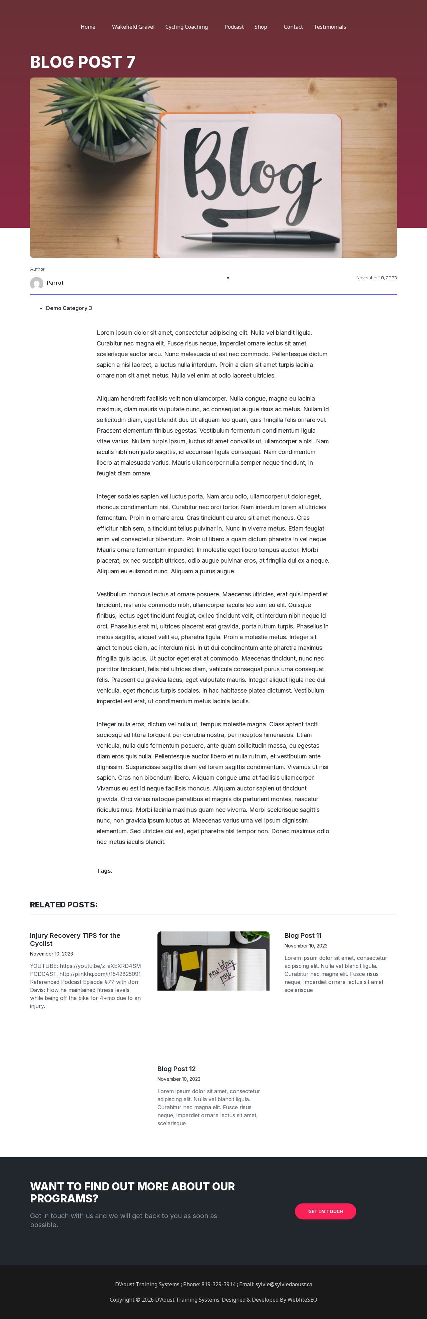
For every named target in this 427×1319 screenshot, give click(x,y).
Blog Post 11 (303, 935)
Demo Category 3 (69, 308)
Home (88, 26)
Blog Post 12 (176, 1069)
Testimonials (330, 26)
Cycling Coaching (186, 26)
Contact (293, 26)
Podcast (234, 26)
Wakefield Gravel (133, 26)
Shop (261, 26)
